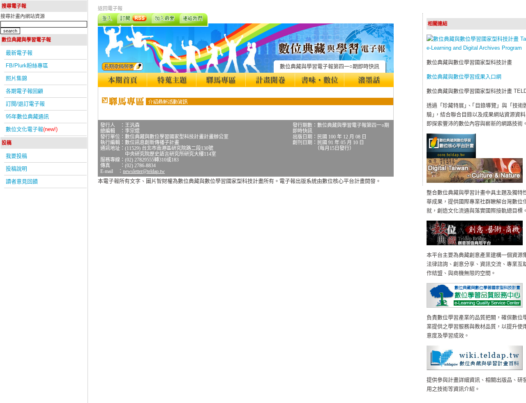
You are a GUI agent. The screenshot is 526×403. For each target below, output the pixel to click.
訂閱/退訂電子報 (25, 104)
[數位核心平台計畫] (451, 156)
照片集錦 (16, 78)
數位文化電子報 (32, 129)
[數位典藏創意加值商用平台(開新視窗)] (475, 243)
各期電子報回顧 (24, 91)
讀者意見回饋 (22, 181)
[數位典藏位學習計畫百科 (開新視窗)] (475, 368)
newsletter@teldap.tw (144, 171)
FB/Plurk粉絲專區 (27, 65)
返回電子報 (110, 9)
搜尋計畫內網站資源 (22, 16)
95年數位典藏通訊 (27, 116)
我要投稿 (16, 156)
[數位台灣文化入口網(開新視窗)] (475, 181)
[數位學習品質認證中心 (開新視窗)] (475, 306)
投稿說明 (16, 169)
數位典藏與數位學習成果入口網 (464, 77)
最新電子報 (19, 53)
